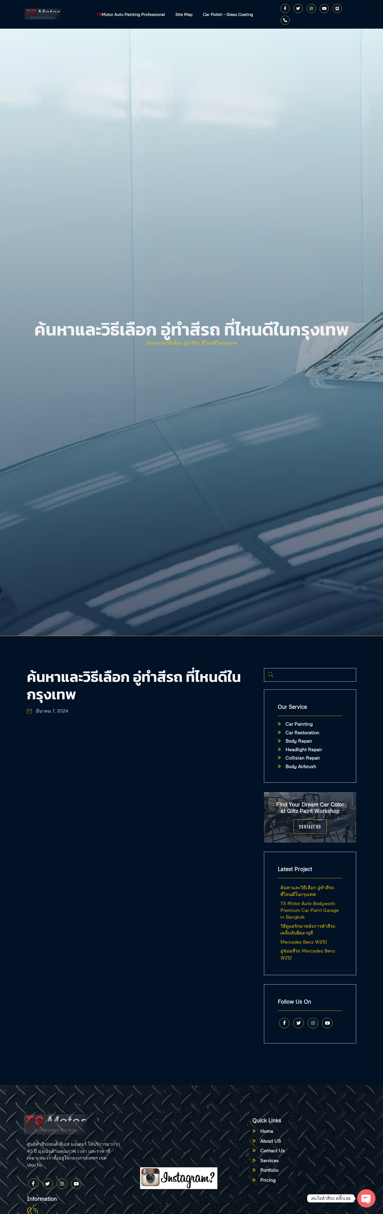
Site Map (184, 14)
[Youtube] (324, 8)
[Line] (337, 8)
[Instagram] (311, 8)
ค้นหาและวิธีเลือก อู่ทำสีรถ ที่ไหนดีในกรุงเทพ (191, 343)
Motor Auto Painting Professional (131, 14)
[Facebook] (285, 8)
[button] (270, 675)
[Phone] (285, 20)
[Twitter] (298, 8)
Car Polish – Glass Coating (228, 14)
